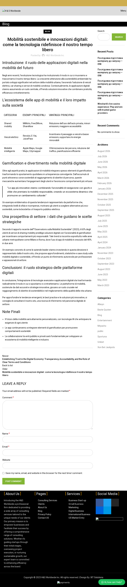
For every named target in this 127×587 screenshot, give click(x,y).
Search (101, 31)
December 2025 (105, 194)
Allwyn (101, 304)
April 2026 (102, 172)
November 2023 (105, 253)
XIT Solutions (96, 577)
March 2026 (103, 178)
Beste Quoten (104, 309)
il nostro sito (28, 253)
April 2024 (102, 242)
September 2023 (106, 264)
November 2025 (105, 199)
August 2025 (104, 215)
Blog (47, 31)
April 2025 (102, 237)
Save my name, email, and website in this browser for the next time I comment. (44, 473)
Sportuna (102, 336)
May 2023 (102, 280)
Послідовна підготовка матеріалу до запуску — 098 (110, 61)
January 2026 (104, 188)
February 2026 (105, 183)
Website (6, 460)
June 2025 (103, 226)
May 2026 (102, 167)
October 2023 (104, 258)
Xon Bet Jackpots (106, 347)
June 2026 (103, 162)
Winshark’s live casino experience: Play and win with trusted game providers (110, 108)
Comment (8, 397)
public (100, 331)
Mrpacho (102, 326)
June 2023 (103, 274)
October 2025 (104, 205)
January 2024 (104, 247)
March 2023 (103, 285)
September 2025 (106, 210)
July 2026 (102, 156)
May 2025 (102, 231)
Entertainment (105, 320)
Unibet (101, 342)
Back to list (7, 365)
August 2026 (104, 151)
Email (5, 446)
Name (6, 433)
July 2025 (102, 221)
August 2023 (104, 269)
